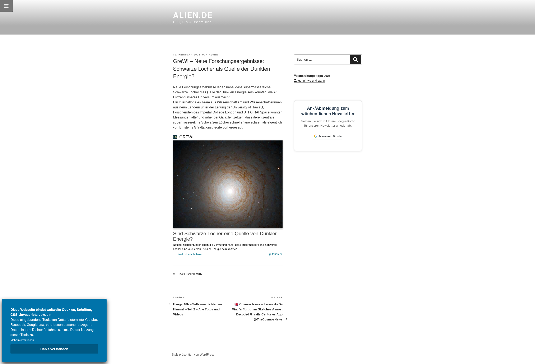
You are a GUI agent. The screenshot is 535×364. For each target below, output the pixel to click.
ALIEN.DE (193, 14)
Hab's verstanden (54, 348)
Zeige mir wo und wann (309, 80)
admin (213, 54)
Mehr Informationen (22, 340)
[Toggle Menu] (6, 6)
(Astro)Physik (191, 273)
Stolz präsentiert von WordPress (193, 354)
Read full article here (189, 254)
